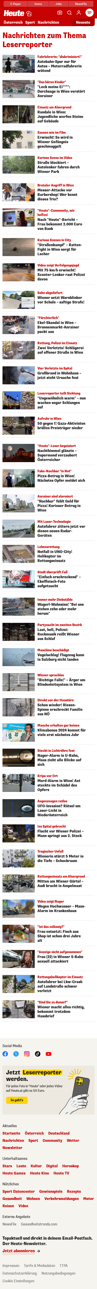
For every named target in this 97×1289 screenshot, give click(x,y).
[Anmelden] (78, 12)
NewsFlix (81, 4)
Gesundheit (12, 1199)
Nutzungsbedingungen (58, 1273)
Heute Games (13, 1173)
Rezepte (74, 1191)
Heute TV (61, 1173)
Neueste (83, 22)
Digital (52, 1166)
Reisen (8, 1206)
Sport (30, 22)
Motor (88, 1199)
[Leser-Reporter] (59, 12)
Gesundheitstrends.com (39, 1224)
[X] (16, 1053)
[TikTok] (37, 1053)
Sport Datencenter (18, 1191)
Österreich (13, 22)
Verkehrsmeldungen (61, 1199)
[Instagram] (27, 1053)
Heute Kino (39, 1173)
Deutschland (58, 1133)
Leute (21, 1166)
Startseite (11, 1133)
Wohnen (33, 1199)
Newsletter (12, 1148)
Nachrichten (13, 1140)
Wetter (73, 1140)
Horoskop (70, 1166)
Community (52, 1140)
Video (23, 1206)
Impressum (10, 1265)
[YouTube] (48, 1053)
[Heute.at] (14, 13)
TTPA (64, 1265)
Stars (7, 1166)
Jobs (58, 4)
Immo (38, 4)
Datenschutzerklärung (19, 1273)
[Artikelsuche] (69, 12)
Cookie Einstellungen (18, 1281)
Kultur (36, 1166)
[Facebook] (5, 1053)
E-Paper (15, 4)
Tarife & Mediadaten (39, 1265)
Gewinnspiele (50, 1191)
